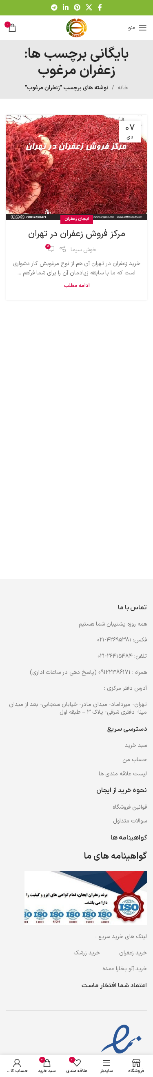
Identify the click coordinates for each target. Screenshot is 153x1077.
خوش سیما (83, 250)
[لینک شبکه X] (89, 7)
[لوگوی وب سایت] (76, 27)
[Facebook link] (100, 7)
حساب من (134, 760)
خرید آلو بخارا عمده (124, 969)
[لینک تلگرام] (54, 7)
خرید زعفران (133, 953)
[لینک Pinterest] (77, 7)
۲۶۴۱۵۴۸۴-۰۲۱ (115, 656)
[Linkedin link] (65, 7)
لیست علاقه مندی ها (123, 774)
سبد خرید (136, 746)
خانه (123, 88)
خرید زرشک (86, 953)
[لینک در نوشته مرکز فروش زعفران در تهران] (76, 167)
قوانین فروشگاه (130, 807)
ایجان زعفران (76, 219)
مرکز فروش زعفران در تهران (76, 234)
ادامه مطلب (77, 285)
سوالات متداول (130, 821)
